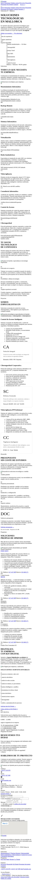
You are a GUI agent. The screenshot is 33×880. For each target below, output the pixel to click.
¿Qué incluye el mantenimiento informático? (14, 747)
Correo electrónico (6, 798)
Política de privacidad (13, 877)
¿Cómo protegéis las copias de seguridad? (13, 750)
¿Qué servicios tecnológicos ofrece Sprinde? (14, 745)
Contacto (15, 4)
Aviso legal (4, 877)
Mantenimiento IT (6, 853)
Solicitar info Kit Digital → (8, 706)
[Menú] (1, 6)
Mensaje (3, 802)
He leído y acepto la (14, 804)
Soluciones (7, 3)
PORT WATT (4, 551)
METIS (3, 577)
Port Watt (3, 859)
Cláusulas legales (24, 877)
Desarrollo (28, 3)
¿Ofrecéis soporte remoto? (9, 749)
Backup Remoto (15, 853)
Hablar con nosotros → (7, 33)
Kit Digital (10, 4)
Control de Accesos (6, 316)
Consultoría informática (7, 856)
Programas (4, 4)
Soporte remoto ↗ (6, 793)
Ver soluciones (18, 33)
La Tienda (17, 859)
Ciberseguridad (17, 316)
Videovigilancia (26, 316)
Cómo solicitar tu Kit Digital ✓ (9, 709)
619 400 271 (24, 572)
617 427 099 (12, 572)
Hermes (12, 859)
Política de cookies (6, 878)
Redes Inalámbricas (6, 855)
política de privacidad (20, 804)
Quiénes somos (15, 3)
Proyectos (22, 3)
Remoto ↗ (22, 4)
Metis (7, 859)
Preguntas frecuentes (24, 864)
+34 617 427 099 (5, 775)
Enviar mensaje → (6, 805)
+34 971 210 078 (5, 770)
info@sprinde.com (6, 780)
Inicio (2, 3)
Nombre (3, 797)
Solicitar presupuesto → (7, 527)
